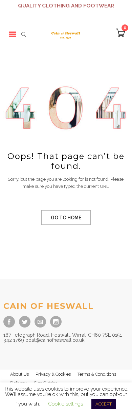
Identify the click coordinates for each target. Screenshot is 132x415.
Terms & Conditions (97, 374)
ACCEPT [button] (103, 404)
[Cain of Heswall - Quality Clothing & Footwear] (66, 34)
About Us (19, 374)
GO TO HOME (66, 217)
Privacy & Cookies (53, 374)
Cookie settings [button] (65, 404)
